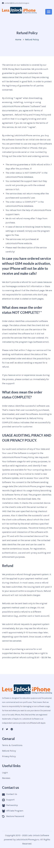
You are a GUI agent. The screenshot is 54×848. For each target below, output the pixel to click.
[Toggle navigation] (48, 12)
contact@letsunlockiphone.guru (16, 3)
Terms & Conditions (12, 745)
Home (18, 39)
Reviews (6, 778)
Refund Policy (9, 750)
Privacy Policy (9, 756)
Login (5, 772)
